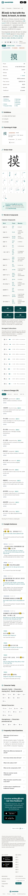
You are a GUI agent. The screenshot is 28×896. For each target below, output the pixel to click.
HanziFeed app (12, 208)
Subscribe (18, 883)
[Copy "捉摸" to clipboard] (6, 242)
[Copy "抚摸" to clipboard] (6, 232)
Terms (4, 893)
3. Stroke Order (6, 100)
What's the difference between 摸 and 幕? (13, 751)
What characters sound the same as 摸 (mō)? (12, 780)
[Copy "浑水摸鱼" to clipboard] (9, 284)
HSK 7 (16, 872)
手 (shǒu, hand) (17, 36)
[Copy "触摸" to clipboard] (6, 227)
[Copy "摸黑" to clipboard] (6, 270)
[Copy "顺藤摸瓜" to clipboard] (9, 259)
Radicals (4, 881)
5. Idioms (5, 104)
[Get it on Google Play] (24, 2)
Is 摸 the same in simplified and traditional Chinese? (12, 787)
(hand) (7, 34)
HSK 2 (16, 859)
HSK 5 (4, 45)
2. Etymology (18, 99)
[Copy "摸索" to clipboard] (6, 246)
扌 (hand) (23, 75)
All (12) (4, 394)
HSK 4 (16, 864)
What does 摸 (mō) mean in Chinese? (11, 736)
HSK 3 (16, 862)
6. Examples (17, 104)
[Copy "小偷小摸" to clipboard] (9, 252)
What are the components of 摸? (12, 768)
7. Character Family (7, 105)
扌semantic (14, 47)
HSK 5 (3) (10, 394)
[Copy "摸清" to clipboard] (6, 265)
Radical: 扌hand (10, 45)
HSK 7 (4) (22, 394)
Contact (14, 893)
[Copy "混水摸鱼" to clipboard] (9, 301)
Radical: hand (16, 8)
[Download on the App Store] (21, 2)
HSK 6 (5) (16, 394)
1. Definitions (6, 99)
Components (5, 883)
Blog (3, 886)
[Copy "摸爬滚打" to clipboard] (9, 296)
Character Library (6, 878)
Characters (9, 8)
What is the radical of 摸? (10, 763)
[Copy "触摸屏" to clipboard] (8, 290)
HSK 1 (16, 857)
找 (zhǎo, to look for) (17, 38)
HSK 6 (16, 869)
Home (3, 8)
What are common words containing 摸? (10, 773)
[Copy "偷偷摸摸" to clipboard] (9, 237)
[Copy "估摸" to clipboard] (6, 279)
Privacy (8, 893)
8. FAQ (16, 105)
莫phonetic (22, 47)
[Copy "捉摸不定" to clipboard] (9, 275)
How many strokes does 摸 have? (13, 757)
